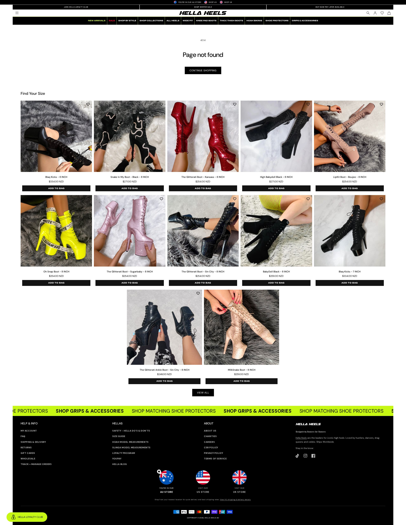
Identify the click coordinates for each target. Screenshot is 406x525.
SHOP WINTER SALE (203, 7)
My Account (29, 430)
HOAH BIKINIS (254, 20)
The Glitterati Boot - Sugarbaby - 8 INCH (130, 271)
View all (203, 392)
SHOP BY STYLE (127, 20)
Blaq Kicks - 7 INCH (349, 271)
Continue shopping (203, 70)
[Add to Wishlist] (88, 104)
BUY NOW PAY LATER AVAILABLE (330, 7)
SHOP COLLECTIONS (151, 20)
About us (210, 430)
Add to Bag (56, 188)
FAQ (23, 436)
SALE (112, 20)
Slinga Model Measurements (131, 447)
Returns (26, 447)
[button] (16, 13)
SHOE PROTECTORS (276, 20)
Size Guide (118, 436)
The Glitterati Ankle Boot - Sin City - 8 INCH (164, 369)
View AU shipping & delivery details (235, 500)
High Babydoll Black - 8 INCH (276, 177)
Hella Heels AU (212, 518)
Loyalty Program (123, 453)
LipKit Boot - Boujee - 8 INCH (349, 177)
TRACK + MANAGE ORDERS (36, 464)
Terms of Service (215, 458)
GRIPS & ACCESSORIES (305, 20)
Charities (210, 436)
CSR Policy (211, 447)
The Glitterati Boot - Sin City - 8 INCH (203, 271)
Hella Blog (119, 464)
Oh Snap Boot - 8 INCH (56, 271)
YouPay (116, 458)
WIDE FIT (188, 20)
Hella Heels (301, 437)
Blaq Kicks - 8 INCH (56, 177)
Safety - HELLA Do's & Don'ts (131, 430)
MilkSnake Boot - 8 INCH (241, 369)
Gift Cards (28, 453)
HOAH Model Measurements (130, 442)
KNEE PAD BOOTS (206, 20)
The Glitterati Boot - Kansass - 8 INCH (202, 177)
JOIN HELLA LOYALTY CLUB (76, 7)
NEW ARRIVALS (96, 20)
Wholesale (28, 458)
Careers (209, 442)
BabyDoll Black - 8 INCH (276, 271)
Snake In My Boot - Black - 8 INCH (130, 177)
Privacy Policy (213, 453)
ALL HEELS (173, 20)
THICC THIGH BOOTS (231, 20)
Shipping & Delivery (33, 442)
